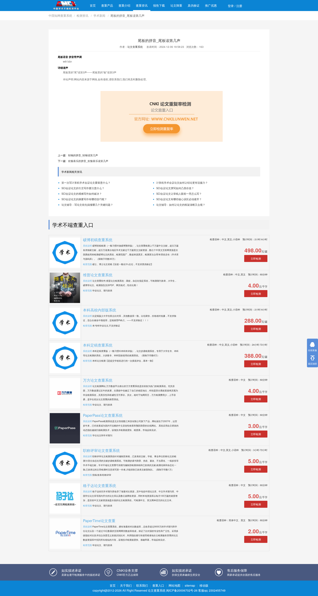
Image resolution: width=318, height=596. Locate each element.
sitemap (190, 585)
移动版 (203, 585)
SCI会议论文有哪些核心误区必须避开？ (179, 199)
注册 (239, 6)
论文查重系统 (135, 47)
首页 (93, 5)
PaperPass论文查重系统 (103, 415)
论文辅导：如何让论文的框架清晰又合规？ (180, 204)
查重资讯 (142, 5)
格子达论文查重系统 (99, 485)
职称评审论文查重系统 (101, 450)
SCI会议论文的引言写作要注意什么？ (82, 188)
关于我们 (126, 585)
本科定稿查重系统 (97, 345)
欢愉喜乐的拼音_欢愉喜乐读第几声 (88, 161)
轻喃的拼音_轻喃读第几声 (83, 155)
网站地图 (174, 585)
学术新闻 (99, 15)
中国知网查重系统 (60, 15)
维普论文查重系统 (97, 274)
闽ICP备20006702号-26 (181, 590)
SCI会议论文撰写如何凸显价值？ (175, 188)
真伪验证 (193, 5)
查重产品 (107, 5)
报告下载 (159, 5)
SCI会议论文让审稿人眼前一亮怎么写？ (179, 193)
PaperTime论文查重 (99, 520)
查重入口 (158, 585)
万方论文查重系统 (97, 380)
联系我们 (142, 585)
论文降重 (176, 5)
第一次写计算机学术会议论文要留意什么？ (85, 182)
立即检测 (256, 258)
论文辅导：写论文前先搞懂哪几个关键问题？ (87, 204)
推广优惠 (211, 5)
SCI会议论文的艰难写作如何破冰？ (81, 193)
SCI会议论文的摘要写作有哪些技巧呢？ (84, 199)
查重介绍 (124, 5)
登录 (231, 6)
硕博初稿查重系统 (97, 239)
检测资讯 (83, 15)
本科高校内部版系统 (99, 310)
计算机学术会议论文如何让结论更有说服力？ (182, 182)
